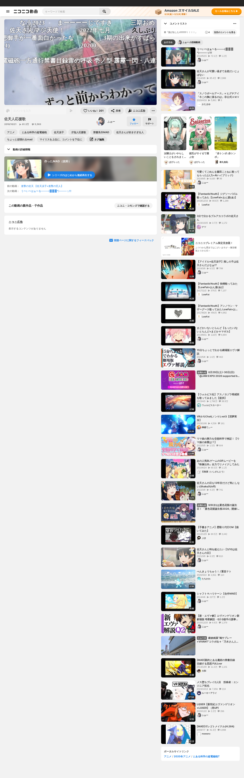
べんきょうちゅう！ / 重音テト (214, 571)
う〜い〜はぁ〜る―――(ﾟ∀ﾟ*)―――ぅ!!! (46, 190)
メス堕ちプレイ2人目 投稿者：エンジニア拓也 (217, 684)
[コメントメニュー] (234, 23)
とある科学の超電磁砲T (206, 756)
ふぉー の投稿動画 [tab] (191, 42)
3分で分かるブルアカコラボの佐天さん (217, 217)
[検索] (105, 11)
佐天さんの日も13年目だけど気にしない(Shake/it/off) (218, 484)
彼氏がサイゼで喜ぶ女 (199, 155)
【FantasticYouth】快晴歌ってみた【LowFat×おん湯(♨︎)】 (217, 285)
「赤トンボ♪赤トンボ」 (225, 155)
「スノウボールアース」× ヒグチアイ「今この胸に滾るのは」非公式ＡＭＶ (218, 95)
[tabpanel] (200, 395)
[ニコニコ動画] (26, 11)
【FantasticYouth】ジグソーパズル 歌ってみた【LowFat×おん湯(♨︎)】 (217, 195)
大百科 (48, 3)
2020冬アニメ (182, 756)
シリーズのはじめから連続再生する (72, 175)
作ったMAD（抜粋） (57, 161)
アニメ (167, 756)
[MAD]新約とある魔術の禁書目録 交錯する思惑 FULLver (217, 661)
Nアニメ (63, 3)
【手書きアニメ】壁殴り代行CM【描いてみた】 (218, 529)
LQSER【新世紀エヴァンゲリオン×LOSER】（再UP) (216, 706)
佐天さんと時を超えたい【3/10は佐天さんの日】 (217, 551)
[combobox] (70, 11)
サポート (149, 123)
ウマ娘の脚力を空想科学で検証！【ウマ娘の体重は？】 (218, 440)
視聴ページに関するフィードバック (134, 333)
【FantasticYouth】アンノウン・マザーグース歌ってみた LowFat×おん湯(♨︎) (217, 307)
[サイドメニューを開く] (7, 11)
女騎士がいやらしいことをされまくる (174, 155)
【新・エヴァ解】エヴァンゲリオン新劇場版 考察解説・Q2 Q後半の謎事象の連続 (218, 617)
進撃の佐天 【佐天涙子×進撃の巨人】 (42, 185)
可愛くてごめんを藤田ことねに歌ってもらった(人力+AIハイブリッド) (218, 173)
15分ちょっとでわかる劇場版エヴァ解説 (218, 351)
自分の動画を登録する (28, 266)
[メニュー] (153, 110)
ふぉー (111, 121)
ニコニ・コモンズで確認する (133, 205)
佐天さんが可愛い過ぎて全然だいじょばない (218, 73)
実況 (55, 3)
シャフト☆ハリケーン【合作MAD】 (217, 593)
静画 (20, 3)
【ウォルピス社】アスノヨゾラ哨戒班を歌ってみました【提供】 (218, 396)
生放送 (27, 3)
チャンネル (37, 3)
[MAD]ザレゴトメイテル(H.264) (215, 726)
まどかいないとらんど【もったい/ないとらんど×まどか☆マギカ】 (217, 329)
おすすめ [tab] (168, 42)
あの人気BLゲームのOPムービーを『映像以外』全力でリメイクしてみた (218, 462)
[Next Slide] (150, 300)
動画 (13, 3)
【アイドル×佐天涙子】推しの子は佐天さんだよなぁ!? (218, 263)
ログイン (203, 3)
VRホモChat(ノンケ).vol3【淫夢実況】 (217, 418)
